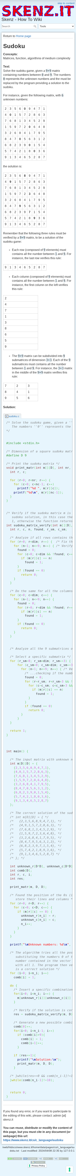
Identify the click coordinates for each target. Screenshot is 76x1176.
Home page (23, 36)
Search (35, 26)
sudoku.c (14, 416)
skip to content (66, 3)
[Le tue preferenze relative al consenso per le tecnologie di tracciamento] (69, 1169)
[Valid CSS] (61, 1158)
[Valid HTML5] (45, 1158)
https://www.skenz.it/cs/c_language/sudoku (33, 1140)
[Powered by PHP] (30, 1158)
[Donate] (14, 1158)
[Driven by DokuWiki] (38, 1162)
